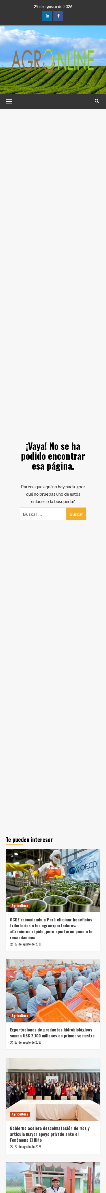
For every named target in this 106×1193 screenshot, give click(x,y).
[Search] (96, 101)
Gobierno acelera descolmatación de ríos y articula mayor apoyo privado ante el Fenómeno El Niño (50, 1134)
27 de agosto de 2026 (28, 944)
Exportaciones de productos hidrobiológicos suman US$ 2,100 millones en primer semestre (52, 1032)
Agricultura (20, 905)
